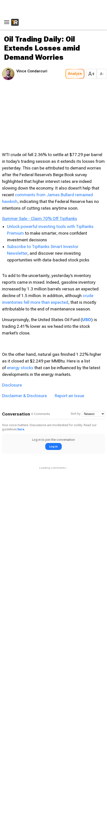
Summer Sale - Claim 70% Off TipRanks (39, 159)
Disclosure (12, 325)
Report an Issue (69, 336)
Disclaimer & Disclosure (24, 336)
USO (86, 260)
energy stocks (20, 308)
